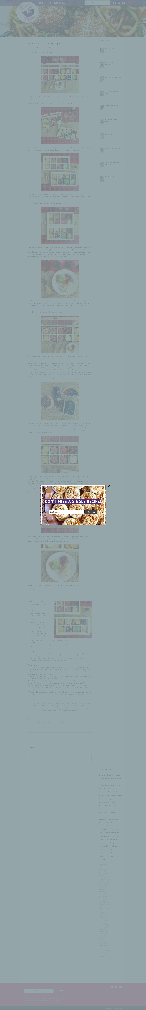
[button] (109, 486)
